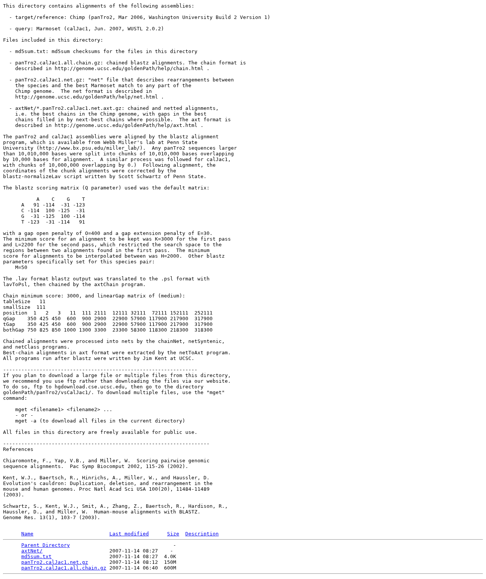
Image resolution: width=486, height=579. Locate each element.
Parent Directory (45, 545)
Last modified (129, 534)
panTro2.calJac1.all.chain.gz (63, 568)
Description (202, 534)
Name (27, 534)
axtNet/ (32, 551)
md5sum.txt (36, 556)
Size (173, 534)
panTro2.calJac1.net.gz (54, 562)
